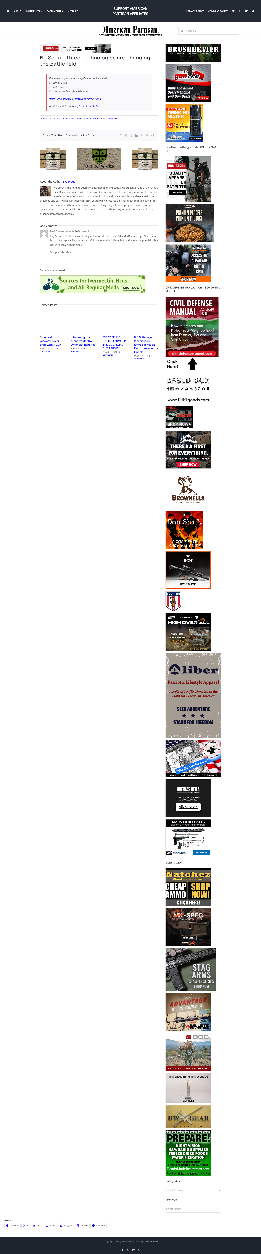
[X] (125, 135)
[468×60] (75, 45)
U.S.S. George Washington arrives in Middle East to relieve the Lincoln (146, 344)
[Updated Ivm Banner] (92, 276)
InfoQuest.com (151, 1241)
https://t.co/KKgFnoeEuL (61, 98)
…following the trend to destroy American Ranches (83, 340)
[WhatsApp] (141, 135)
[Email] (147, 135)
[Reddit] (131, 135)
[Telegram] (152, 135)
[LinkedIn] (136, 135)
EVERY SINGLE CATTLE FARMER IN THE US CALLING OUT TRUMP (115, 342)
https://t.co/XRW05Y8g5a (88, 98)
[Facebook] (120, 135)
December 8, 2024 (88, 106)
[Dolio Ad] (99, 149)
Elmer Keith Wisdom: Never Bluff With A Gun (50, 340)
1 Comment (113, 118)
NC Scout (47, 118)
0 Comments (49, 350)
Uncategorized (99, 118)
